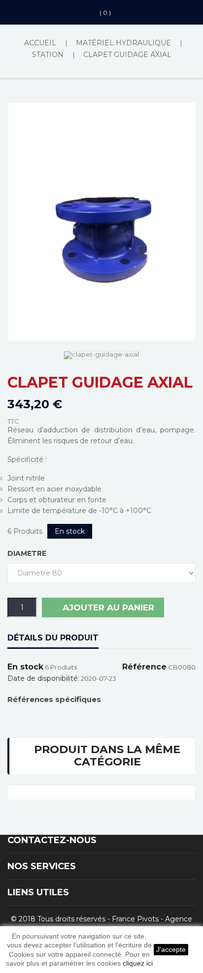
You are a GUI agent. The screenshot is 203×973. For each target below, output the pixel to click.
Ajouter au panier (107, 607)
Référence (144, 667)
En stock (25, 667)
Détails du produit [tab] (53, 637)
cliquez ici (138, 963)
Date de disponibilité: (43, 678)
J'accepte (171, 949)
